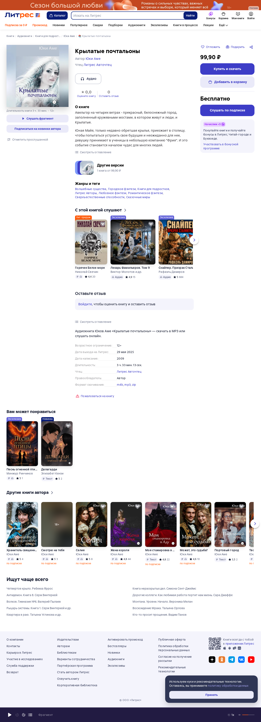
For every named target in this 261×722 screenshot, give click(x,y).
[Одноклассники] (222, 659)
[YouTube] (251, 659)
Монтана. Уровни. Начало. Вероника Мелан (162, 601)
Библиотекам (66, 652)
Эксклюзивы (159, 25)
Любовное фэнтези (112, 193)
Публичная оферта (172, 639)
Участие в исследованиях (25, 659)
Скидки (98, 25)
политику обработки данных (228, 686)
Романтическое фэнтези (145, 193)
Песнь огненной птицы (22, 469)
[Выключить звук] (239, 714)
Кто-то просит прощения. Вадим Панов (160, 614)
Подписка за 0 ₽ (16, 25)
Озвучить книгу (68, 679)
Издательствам (68, 639)
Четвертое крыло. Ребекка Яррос (30, 588)
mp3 (127, 385)
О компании (15, 639)
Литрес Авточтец (129, 371)
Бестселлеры (117, 646)
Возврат (13, 672)
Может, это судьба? (194, 550)
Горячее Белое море (90, 268)
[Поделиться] (252, 47)
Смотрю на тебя (53, 550)
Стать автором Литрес (73, 672)
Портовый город (227, 550)
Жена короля (120, 550)
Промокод (39, 25)
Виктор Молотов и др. (126, 272)
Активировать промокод (125, 639)
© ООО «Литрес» (130, 700)
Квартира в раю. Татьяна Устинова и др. (34, 614)
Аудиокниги (136, 25)
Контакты (13, 646)
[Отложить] (103, 224)
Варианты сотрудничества (76, 659)
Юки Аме (13, 554)
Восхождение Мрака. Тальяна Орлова (159, 608)
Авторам (63, 646)
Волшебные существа (90, 189)
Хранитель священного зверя (22, 550)
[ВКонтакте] (241, 659)
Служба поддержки (20, 666)
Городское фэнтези (122, 189)
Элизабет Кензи (52, 473)
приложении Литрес (240, 643)
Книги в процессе (185, 25)
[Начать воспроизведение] (10, 715)
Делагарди (49, 469)
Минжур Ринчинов (20, 473)
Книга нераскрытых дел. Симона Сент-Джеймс (164, 588)
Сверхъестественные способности (100, 197)
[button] (86, 93)
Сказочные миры (138, 197)
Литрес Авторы (86, 193)
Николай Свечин (86, 272)
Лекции (208, 25)
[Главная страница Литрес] (22, 15)
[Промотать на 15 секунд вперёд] (23, 714)
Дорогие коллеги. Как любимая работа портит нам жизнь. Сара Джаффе (183, 595)
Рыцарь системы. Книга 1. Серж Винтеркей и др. (39, 608)
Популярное (78, 25)
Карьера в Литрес (19, 652)
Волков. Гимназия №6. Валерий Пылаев (34, 601)
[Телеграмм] (231, 659)
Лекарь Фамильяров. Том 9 (130, 268)
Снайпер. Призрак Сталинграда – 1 (181, 268)
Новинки (59, 25)
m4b (120, 385)
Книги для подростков (153, 189)
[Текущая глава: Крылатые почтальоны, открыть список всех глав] (30, 714)
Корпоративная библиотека (77, 685)
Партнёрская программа (75, 666)
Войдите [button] (85, 304)
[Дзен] (212, 659)
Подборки (115, 25)
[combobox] (127, 15)
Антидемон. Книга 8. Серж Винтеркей (32, 595)
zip (134, 385)
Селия (80, 550)
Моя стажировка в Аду (161, 550)
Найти (190, 15)
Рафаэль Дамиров (172, 272)
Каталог (60, 15)
